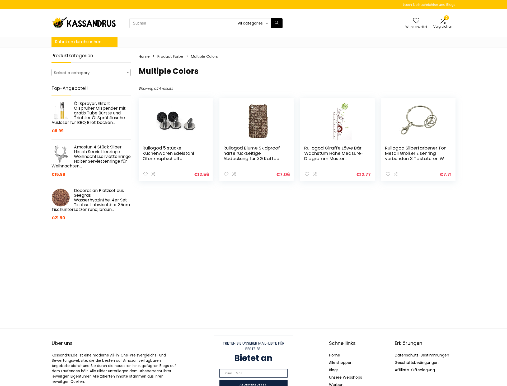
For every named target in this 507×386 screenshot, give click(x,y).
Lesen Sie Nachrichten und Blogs (429, 4)
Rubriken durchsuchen (78, 42)
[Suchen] (277, 23)
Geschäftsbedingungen (417, 362)
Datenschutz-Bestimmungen (422, 355)
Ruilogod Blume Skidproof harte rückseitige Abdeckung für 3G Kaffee (251, 153)
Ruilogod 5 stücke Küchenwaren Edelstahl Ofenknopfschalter (168, 153)
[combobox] (91, 72)
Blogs (334, 370)
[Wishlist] (416, 21)
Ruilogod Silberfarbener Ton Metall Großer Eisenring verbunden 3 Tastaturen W (416, 153)
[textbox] (91, 72)
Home (144, 56)
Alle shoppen (341, 362)
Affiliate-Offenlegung (415, 370)
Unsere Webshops (345, 377)
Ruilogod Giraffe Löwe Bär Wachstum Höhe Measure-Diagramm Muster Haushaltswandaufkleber (334, 156)
